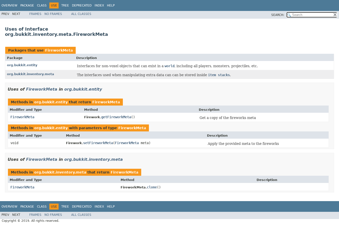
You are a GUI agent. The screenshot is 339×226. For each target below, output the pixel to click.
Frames (35, 14)
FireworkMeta (59, 50)
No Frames (53, 14)
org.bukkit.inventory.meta (30, 74)
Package (27, 5)
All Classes (81, 14)
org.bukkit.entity (22, 65)
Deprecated (82, 5)
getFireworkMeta (116, 117)
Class (42, 5)
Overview (9, 5)
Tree (65, 5)
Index (99, 5)
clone (152, 187)
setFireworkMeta (98, 143)
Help (111, 5)
